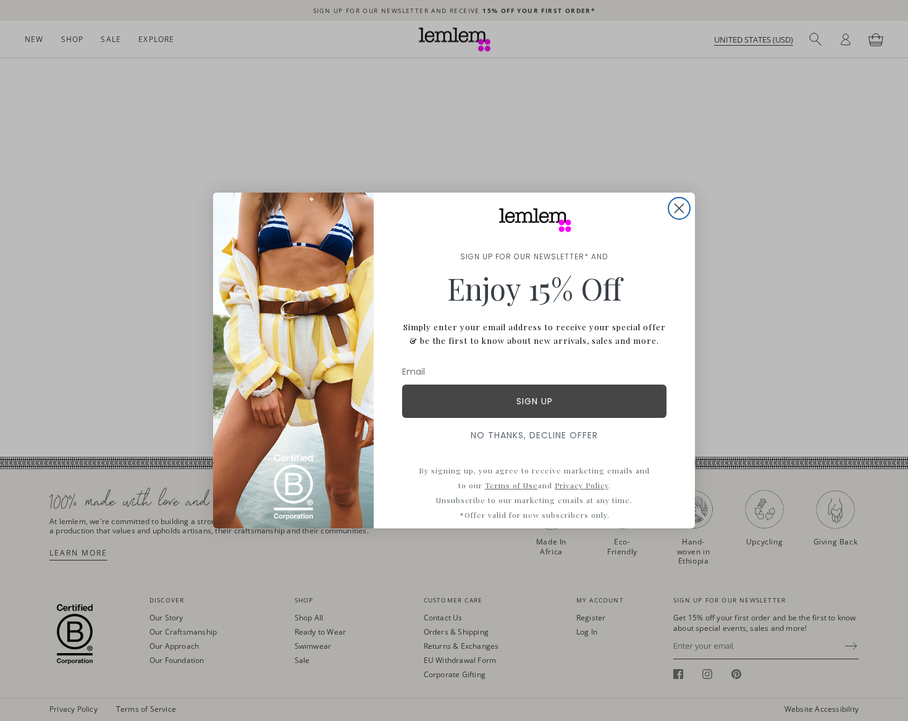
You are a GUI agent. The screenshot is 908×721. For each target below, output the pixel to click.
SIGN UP (534, 401)
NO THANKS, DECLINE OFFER (534, 435)
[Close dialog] (679, 208)
